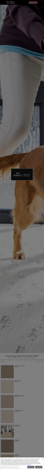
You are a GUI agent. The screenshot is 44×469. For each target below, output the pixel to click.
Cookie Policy (29, 464)
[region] (22, 463)
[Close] (42, 459)
